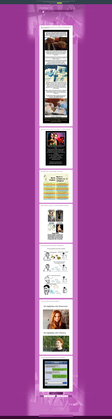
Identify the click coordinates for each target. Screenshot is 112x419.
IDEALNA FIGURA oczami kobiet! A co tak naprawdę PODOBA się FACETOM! (55, 205)
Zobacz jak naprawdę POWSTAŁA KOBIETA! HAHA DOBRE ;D (52, 245)
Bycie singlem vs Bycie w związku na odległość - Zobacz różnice (51, 171)
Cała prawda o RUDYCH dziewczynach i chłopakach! (50, 301)
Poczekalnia (44, 11)
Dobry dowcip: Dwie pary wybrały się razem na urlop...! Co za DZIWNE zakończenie (55, 129)
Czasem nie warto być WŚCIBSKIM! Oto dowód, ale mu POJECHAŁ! (53, 357)
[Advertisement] (56, 18)
